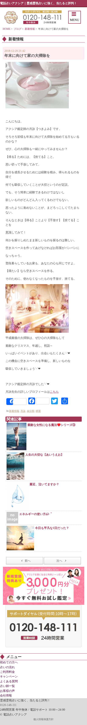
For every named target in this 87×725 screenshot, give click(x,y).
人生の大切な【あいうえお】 (44, 454)
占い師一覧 (7, 686)
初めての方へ (9, 662)
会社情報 (6, 695)
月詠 (23, 411)
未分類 (30, 411)
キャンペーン (9, 676)
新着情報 (30, 28)
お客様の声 (7, 690)
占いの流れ (7, 667)
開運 (38, 411)
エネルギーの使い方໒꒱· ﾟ (35, 514)
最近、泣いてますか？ (44, 484)
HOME (6, 28)
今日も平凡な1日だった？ (52, 528)
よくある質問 (9, 681)
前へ (28, 560)
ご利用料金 (7, 671)
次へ (59, 560)
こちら (54, 391)
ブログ (17, 28)
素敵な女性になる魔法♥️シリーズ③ (51, 425)
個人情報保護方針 (43, 719)
